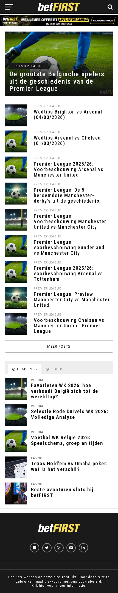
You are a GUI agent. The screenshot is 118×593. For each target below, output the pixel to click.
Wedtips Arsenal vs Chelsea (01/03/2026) (67, 140)
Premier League (47, 106)
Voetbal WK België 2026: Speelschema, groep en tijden (67, 440)
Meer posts (59, 346)
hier (42, 585)
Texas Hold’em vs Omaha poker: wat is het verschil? (69, 466)
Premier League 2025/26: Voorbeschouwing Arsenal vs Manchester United (68, 169)
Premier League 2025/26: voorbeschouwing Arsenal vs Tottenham (68, 273)
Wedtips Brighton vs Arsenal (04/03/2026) (68, 114)
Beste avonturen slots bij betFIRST (62, 492)
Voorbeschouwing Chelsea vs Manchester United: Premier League (69, 325)
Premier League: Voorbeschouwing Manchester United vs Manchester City (70, 221)
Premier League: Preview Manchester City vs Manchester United (72, 299)
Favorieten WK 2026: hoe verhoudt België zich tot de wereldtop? (64, 390)
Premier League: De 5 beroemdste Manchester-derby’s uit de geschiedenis (66, 195)
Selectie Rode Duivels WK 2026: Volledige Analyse (69, 414)
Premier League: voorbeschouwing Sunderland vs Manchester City (69, 247)
